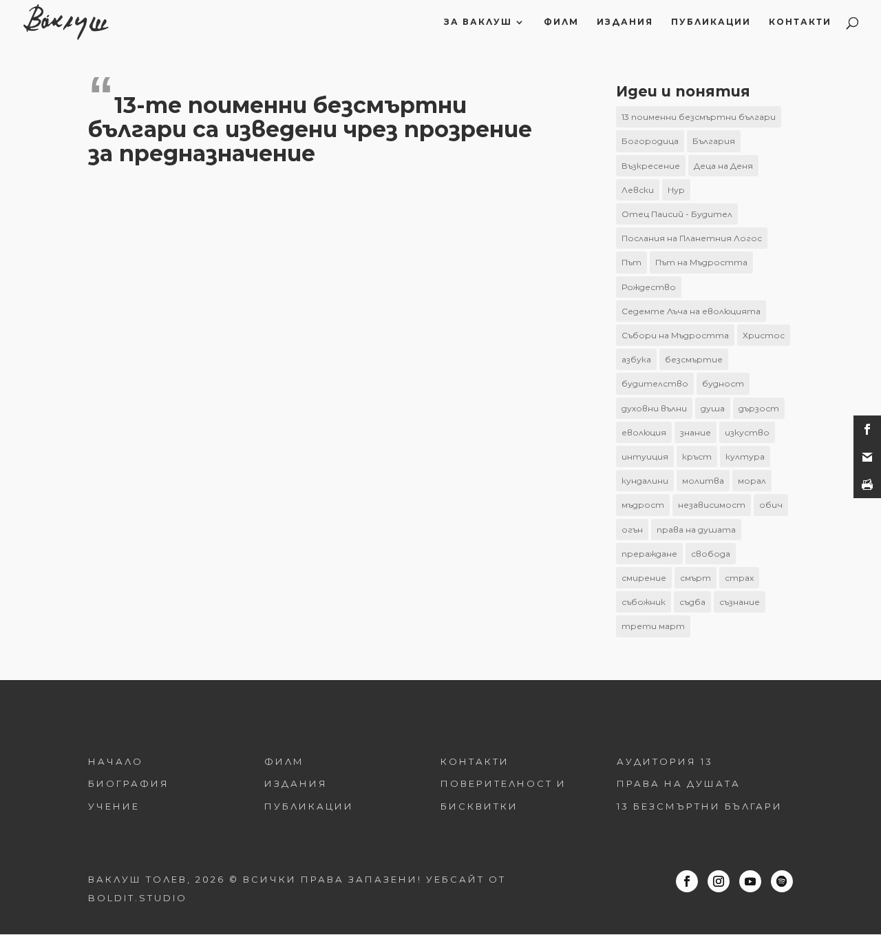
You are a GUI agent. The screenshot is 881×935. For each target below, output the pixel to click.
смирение (644, 578)
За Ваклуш (478, 22)
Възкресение (651, 166)
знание (695, 432)
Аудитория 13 (665, 761)
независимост (711, 505)
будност (723, 383)
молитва (703, 480)
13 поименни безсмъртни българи (699, 117)
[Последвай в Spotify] (782, 881)
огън (632, 529)
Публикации (711, 22)
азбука (636, 359)
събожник (644, 602)
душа (713, 408)
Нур (676, 190)
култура (745, 456)
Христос (764, 335)
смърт (695, 578)
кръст (697, 456)
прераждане (649, 553)
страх (739, 578)
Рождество (649, 287)
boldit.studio (137, 897)
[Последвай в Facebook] (687, 881)
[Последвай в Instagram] (719, 881)
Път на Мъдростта (701, 262)
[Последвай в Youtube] (750, 881)
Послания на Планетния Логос (692, 238)
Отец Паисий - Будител (677, 214)
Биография (128, 783)
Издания (625, 22)
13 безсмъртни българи (700, 806)
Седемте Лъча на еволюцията (691, 311)
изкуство (747, 432)
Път (631, 262)
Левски (638, 190)
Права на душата (679, 783)
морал (752, 480)
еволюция (644, 432)
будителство (655, 383)
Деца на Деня (723, 166)
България (713, 141)
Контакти (800, 22)
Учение (114, 806)
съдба (692, 602)
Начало (115, 761)
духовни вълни (654, 408)
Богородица (650, 141)
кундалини (645, 480)
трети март (653, 626)
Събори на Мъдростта (675, 335)
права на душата (696, 529)
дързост (759, 408)
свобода (710, 553)
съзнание (739, 602)
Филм (561, 22)
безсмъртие (694, 359)
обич (771, 505)
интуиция (645, 456)
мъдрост (643, 505)
